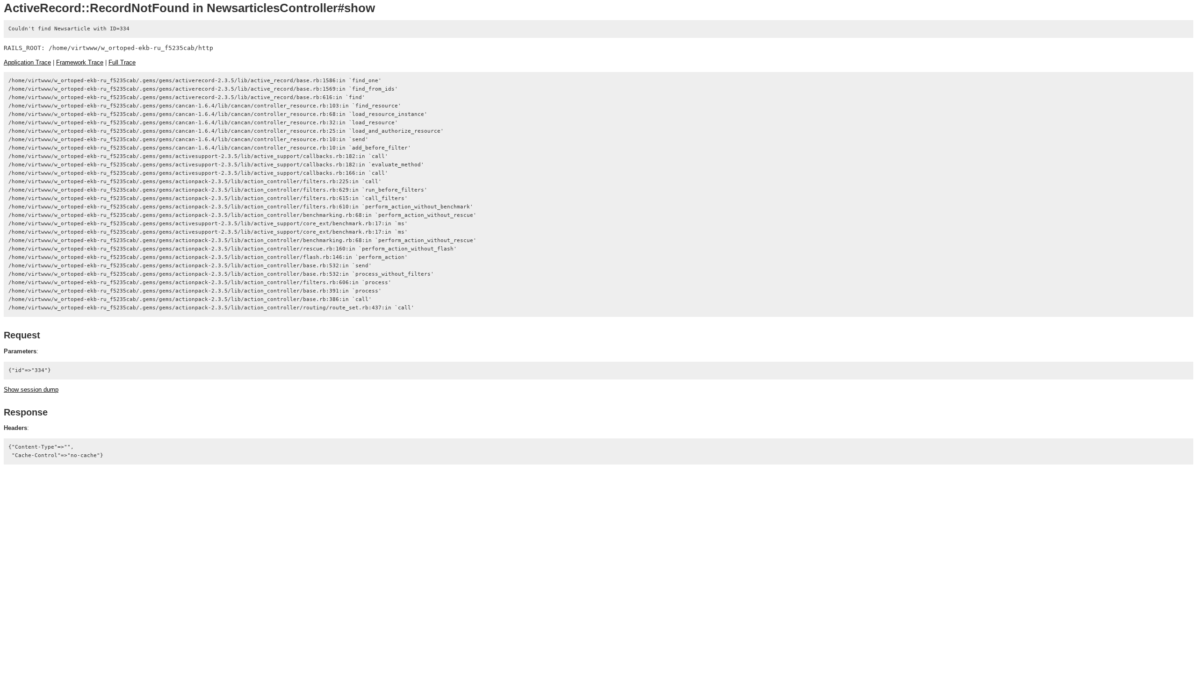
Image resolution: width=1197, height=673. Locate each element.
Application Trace (27, 62)
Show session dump (31, 389)
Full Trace (122, 62)
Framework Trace (79, 62)
